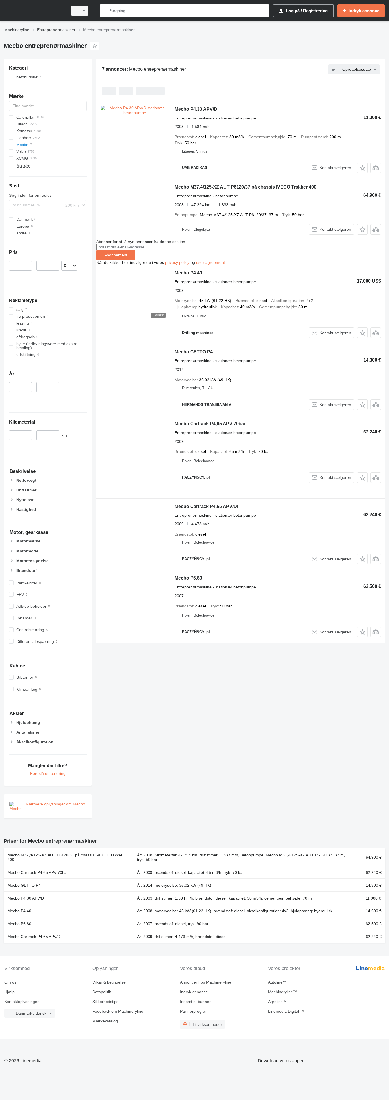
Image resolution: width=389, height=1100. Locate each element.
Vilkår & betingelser (109, 982)
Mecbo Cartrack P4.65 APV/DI (206, 506)
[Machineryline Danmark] (34, 10)
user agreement (210, 262)
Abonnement (115, 255)
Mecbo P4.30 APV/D (196, 109)
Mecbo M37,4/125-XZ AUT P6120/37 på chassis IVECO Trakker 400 (245, 187)
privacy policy (177, 262)
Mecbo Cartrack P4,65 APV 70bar (210, 423)
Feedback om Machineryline (117, 1011)
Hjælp (9, 992)
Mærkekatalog (105, 1021)
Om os (10, 982)
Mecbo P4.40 (188, 272)
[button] (362, 168)
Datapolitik (101, 992)
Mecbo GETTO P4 (194, 351)
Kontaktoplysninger (21, 1001)
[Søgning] (105, 10)
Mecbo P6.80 (188, 578)
